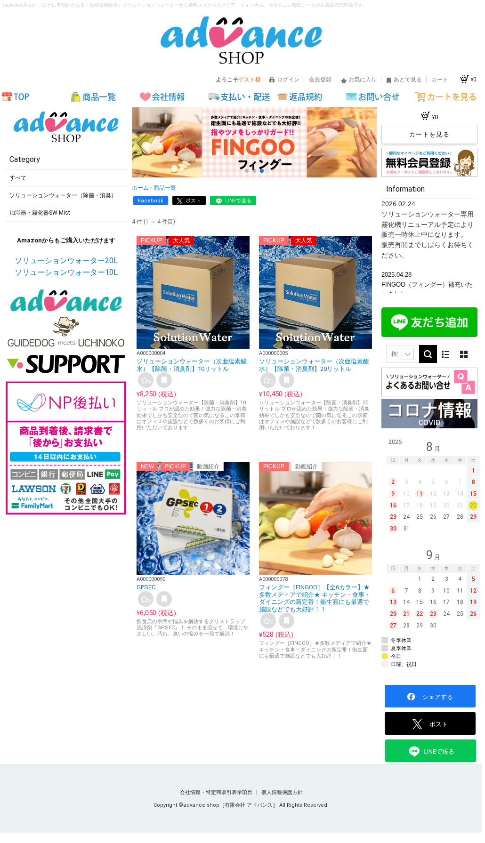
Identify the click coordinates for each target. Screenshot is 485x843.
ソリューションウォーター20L (66, 260)
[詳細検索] (408, 354)
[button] (247, 171)
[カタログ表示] (464, 354)
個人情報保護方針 (282, 792)
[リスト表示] (445, 354)
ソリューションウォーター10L (66, 272)
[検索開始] (428, 354)
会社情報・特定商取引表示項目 (217, 792)
